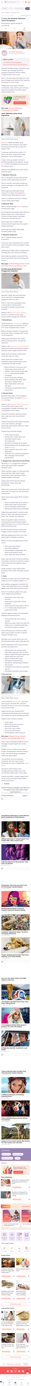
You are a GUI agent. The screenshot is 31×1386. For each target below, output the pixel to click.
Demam (7, 373)
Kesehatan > (8, 12)
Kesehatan (4, 8)
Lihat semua (26, 1206)
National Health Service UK (19, 404)
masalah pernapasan (18, 1154)
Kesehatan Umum (15, 12)
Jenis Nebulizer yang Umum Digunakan (12, 62)
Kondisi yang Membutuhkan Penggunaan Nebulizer (15, 64)
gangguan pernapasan (7, 1158)
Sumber (6, 783)
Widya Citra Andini (20, 53)
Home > (3, 12)
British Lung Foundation (18, 312)
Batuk (7, 607)
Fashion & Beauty (21, 1351)
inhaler (19, 206)
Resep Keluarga (6, 1351)
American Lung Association (19, 346)
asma (3, 164)
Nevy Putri (20, 51)
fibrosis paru (17, 701)
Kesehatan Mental (19, 8)
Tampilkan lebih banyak (15, 1304)
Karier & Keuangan (6, 1329)
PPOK (10, 463)
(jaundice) (12, 447)
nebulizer (17, 1158)
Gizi (11, 8)
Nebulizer (4, 142)
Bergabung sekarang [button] (20, 102)
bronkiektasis (17, 323)
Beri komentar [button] (18, 1172)
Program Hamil (20, 1329)
